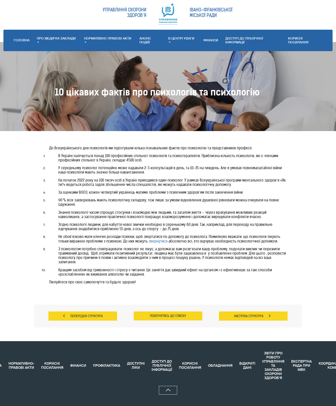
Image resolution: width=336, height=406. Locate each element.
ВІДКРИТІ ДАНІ (247, 366)
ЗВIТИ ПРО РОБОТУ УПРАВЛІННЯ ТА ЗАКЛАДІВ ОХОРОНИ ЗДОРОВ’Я (273, 365)
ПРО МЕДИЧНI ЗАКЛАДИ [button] (56, 38)
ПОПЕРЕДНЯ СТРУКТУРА (86, 316)
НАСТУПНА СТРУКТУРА (248, 316)
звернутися (158, 241)
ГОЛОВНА (21, 40)
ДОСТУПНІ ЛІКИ (136, 366)
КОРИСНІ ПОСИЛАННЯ (52, 366)
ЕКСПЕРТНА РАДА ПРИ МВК (301, 366)
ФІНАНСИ (210, 40)
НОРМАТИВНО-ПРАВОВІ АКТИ (21, 366)
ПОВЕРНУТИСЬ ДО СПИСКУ (168, 316)
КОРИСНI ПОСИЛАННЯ (298, 40)
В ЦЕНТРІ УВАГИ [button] (181, 38)
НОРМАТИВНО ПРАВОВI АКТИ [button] (107, 38)
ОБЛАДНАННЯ (220, 366)
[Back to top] (168, 390)
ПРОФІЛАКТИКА (106, 366)
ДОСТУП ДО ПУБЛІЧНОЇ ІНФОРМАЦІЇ (244, 40)
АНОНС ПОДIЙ (145, 40)
